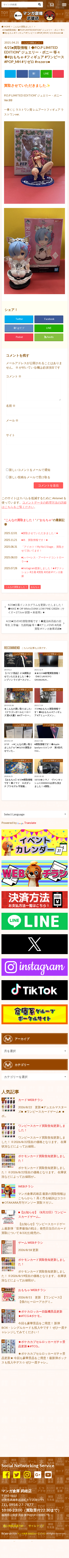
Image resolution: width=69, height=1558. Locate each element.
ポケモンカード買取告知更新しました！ (41, 1158)
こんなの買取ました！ (20, 520)
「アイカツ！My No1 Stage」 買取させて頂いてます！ (42, 548)
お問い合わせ (51, 5)
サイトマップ (36, 1525)
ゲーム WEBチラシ (30, 1242)
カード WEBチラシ (30, 1099)
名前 (10, 405)
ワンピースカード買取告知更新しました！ (41, 1128)
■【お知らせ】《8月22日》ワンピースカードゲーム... (42, 1214)
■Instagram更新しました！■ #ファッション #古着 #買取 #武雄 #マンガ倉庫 (42, 572)
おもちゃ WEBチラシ (32, 1290)
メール (12, 420)
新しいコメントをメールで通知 (29, 469)
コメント (13, 376)
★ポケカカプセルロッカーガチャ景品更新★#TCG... (41, 1344)
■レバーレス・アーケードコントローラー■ (42, 559)
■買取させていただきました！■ (39, 533)
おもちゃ (46, 520)
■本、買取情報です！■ (34, 539)
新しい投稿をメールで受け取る (29, 477)
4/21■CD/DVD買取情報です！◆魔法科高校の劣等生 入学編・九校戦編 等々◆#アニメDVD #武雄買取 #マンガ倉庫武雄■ (33, 625)
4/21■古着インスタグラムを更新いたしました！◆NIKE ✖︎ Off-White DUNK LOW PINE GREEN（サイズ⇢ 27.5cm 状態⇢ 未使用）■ (36, 608)
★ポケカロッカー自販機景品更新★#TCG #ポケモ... (40, 1314)
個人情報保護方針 (13, 1525)
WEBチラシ (26, 1186)
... (32, 1540)
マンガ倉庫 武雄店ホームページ (31, 1533)
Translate (30, 822)
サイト (10, 435)
